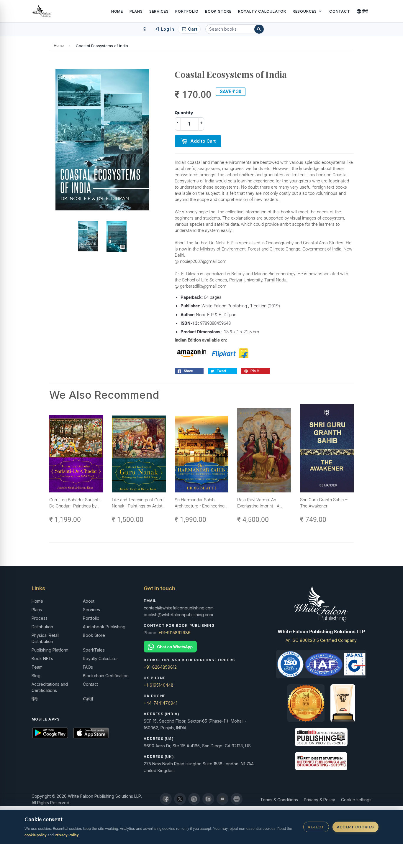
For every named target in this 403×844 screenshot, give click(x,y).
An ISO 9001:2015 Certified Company (321, 640)
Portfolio (187, 11)
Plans (136, 11)
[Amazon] (237, 799)
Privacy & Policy (319, 799)
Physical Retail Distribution (45, 638)
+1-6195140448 (158, 685)
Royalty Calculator (262, 11)
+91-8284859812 (160, 667)
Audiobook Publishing (104, 626)
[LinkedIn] (208, 799)
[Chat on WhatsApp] (201, 647)
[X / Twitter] (180, 799)
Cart (189, 29)
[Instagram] (194, 799)
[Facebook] (166, 799)
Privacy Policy (67, 835)
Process (39, 618)
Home (117, 11)
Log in (164, 29)
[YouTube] (222, 799)
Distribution (42, 626)
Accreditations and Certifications (50, 687)
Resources (308, 11)
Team (37, 667)
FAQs (88, 667)
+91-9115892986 (174, 632)
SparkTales (94, 649)
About (88, 601)
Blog (36, 675)
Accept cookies (355, 827)
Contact (339, 11)
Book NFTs (42, 658)
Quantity (184, 112)
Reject (316, 827)
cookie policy (35, 835)
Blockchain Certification (106, 675)
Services (159, 11)
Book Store (218, 11)
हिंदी (362, 11)
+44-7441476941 (160, 702)
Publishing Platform (50, 649)
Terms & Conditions (279, 799)
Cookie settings (356, 799)
